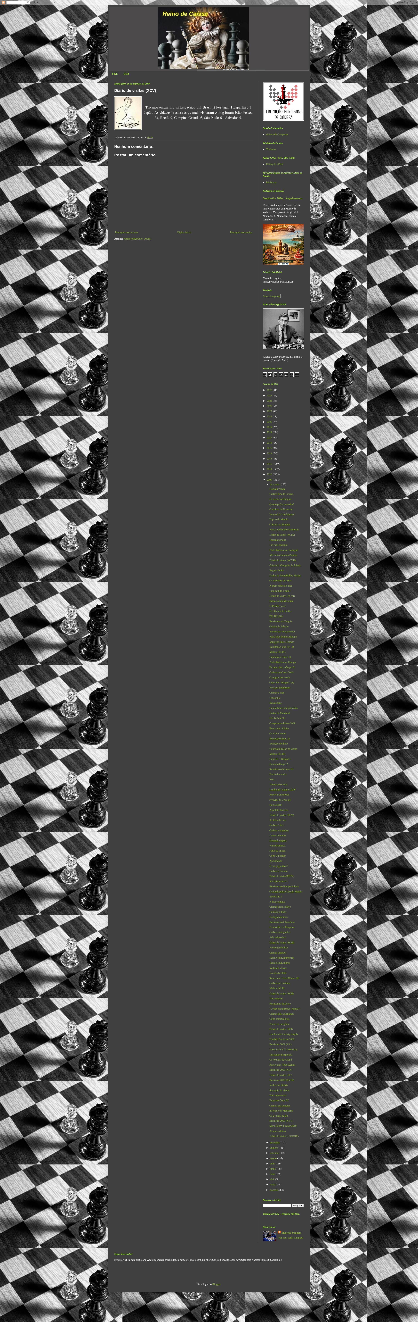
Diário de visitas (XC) (280, 1075)
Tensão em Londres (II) (281, 957)
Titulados (271, 149)
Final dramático (277, 845)
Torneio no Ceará (278, 784)
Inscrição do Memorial (281, 1110)
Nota (271, 779)
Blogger (216, 1284)
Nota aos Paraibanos (279, 687)
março (273, 1184)
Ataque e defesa (277, 1131)
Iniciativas (271, 182)
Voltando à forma (278, 968)
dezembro (275, 484)
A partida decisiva (278, 810)
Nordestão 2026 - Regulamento (282, 198)
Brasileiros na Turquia (280, 621)
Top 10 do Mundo (278, 519)
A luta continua (277, 901)
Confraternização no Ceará (283, 748)
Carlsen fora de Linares (281, 493)
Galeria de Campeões (277, 134)
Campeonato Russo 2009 (282, 723)
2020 (270, 421)
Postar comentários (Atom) (137, 238)
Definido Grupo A (279, 764)
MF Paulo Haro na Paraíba (283, 555)
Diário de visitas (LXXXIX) (284, 1136)
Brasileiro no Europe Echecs (284, 886)
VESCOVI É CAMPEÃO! (283, 1049)
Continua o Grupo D (280, 657)
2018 (270, 432)
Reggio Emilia (276, 570)
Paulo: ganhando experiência (284, 529)
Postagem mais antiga (241, 232)
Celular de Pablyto (279, 626)
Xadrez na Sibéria (278, 1085)
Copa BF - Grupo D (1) (281, 682)
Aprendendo (275, 860)
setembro (275, 1153)
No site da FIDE (277, 973)
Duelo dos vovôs (277, 774)
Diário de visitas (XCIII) (281, 942)
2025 (270, 395)
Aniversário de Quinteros (282, 631)
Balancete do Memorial (281, 600)
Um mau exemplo (278, 544)
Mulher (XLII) (276, 988)
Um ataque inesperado (280, 1054)
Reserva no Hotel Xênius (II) (284, 978)
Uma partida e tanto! (279, 590)
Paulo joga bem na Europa (283, 636)
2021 (270, 416)
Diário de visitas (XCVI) (282, 595)
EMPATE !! (275, 896)
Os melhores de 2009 (280, 580)
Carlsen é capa (276, 692)
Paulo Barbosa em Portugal (283, 550)
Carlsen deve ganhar (279, 932)
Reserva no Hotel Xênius (282, 1064)
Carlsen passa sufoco (280, 906)
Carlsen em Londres (279, 983)
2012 (270, 463)
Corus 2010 (275, 804)
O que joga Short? (278, 866)
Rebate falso (275, 702)
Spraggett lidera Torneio (281, 641)
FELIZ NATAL (277, 718)
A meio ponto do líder (280, 585)
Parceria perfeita (277, 539)
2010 (270, 474)
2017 (270, 437)
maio (273, 1174)
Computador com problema (283, 708)
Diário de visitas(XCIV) (281, 876)
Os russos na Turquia (280, 499)
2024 (270, 400)
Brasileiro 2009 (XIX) (280, 1069)
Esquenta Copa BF (279, 1100)
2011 (270, 469)
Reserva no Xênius (279, 728)
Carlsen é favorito (278, 871)
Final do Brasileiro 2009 (281, 1039)
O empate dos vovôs (279, 677)
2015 (270, 448)
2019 (270, 427)
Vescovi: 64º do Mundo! (282, 514)
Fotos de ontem (277, 850)
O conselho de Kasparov (282, 927)
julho (273, 1163)
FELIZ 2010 (275, 616)
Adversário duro (277, 937)
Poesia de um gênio (279, 1024)
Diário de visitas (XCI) (281, 1029)
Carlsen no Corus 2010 (281, 672)
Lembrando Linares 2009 (282, 789)
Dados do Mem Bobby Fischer (285, 575)
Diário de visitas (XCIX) (282, 534)
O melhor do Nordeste (280, 509)
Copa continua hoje (279, 1018)
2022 (270, 411)
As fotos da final (277, 820)
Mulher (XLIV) (277, 651)
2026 (270, 390)
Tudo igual (274, 697)
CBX (126, 74)
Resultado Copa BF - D (281, 646)
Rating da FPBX (274, 164)
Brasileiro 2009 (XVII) (281, 1120)
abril (272, 1179)
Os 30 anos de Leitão (280, 611)
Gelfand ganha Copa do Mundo (285, 891)
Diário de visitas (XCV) (281, 815)
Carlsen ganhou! (277, 952)
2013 (270, 458)
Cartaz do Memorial (279, 713)
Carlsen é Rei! (276, 825)
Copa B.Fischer (277, 855)
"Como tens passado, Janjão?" (285, 1008)
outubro (274, 1147)
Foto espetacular (277, 1095)
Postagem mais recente (126, 232)
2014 (270, 453)
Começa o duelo (277, 911)
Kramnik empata (278, 840)
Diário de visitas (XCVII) (282, 560)
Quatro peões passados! (281, 504)
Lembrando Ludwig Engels (283, 1034)
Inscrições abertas (278, 881)
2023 (270, 406)
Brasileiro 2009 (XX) (280, 1044)
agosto (273, 1158)
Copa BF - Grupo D (279, 759)
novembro (275, 1142)
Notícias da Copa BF (280, 799)
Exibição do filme (278, 743)
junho (273, 1168)
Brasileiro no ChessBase (282, 922)
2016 (270, 442)
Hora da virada (277, 488)
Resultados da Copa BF (281, 769)
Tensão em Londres (279, 962)
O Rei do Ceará (277, 606)
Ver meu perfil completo (290, 1237)
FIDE (115, 74)
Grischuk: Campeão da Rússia (285, 565)
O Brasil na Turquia (279, 524)
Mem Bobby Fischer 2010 (283, 1125)
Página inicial (184, 232)
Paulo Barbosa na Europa (282, 662)
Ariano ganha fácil (279, 947)
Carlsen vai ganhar (279, 830)
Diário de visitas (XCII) (281, 993)
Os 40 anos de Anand (280, 1059)
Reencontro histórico (280, 1003)
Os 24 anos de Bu (278, 1115)
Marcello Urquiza (291, 1232)
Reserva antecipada (279, 794)
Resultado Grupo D (279, 738)
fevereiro (274, 1189)
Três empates (276, 998)
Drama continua (277, 835)
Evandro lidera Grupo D (282, 667)
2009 (270, 479)
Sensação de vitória (279, 1090)
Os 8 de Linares (277, 733)
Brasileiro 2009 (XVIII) (281, 1080)
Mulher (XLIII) (277, 753)
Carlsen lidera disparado (281, 1013)
